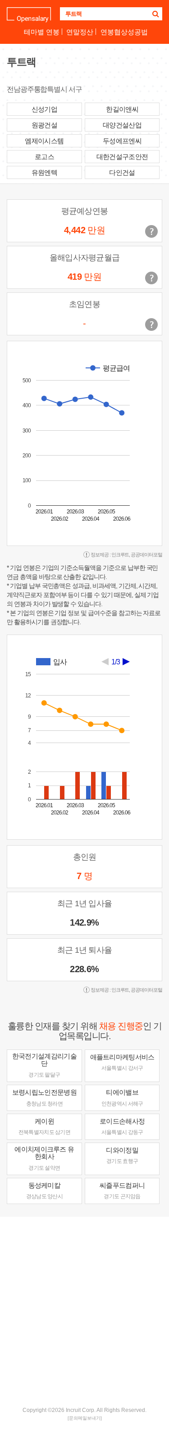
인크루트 (120, 554)
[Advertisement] (84, 1310)
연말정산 (79, 32)
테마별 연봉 (41, 32)
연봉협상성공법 (124, 32)
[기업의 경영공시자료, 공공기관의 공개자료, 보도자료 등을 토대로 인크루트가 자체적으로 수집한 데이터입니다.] (151, 324)
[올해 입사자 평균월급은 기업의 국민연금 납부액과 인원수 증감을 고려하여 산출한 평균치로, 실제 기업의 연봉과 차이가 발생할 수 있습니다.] (151, 278)
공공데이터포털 (146, 554)
